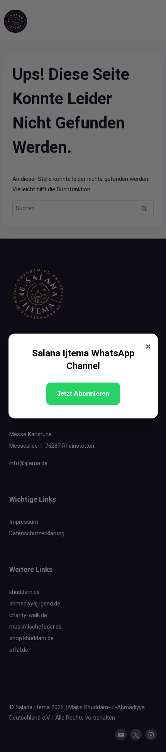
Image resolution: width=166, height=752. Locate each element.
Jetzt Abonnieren (83, 393)
